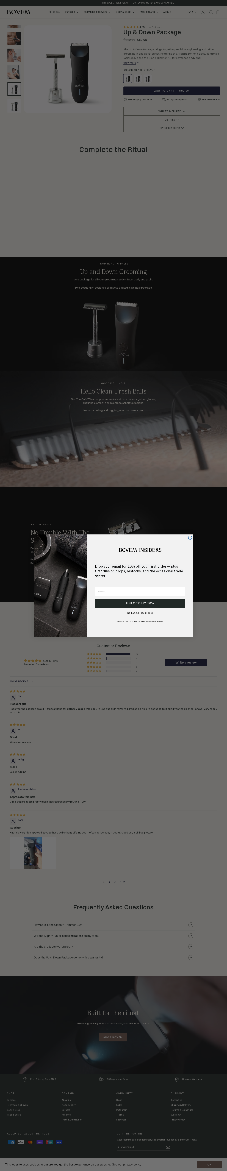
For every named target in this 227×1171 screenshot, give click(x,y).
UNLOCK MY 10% (140, 603)
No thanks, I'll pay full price (140, 613)
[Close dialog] (190, 537)
